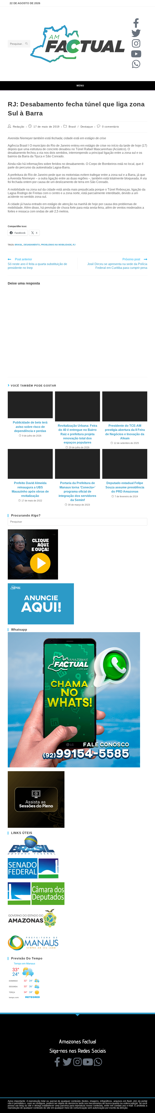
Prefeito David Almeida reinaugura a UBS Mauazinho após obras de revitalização (30, 489)
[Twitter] (136, 33)
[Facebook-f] (136, 23)
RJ (74, 245)
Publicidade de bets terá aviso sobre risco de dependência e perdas (30, 427)
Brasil (72, 126)
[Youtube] (136, 53)
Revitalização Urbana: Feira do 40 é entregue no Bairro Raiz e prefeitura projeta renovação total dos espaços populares (77, 434)
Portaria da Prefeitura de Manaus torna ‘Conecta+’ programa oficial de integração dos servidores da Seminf (77, 491)
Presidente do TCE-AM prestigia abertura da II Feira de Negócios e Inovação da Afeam (125, 432)
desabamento (32, 245)
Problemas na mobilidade (56, 245)
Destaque (87, 126)
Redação (18, 126)
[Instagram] (136, 43)
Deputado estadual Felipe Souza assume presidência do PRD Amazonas (124, 487)
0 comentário (110, 126)
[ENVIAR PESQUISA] (26, 44)
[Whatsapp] (136, 64)
